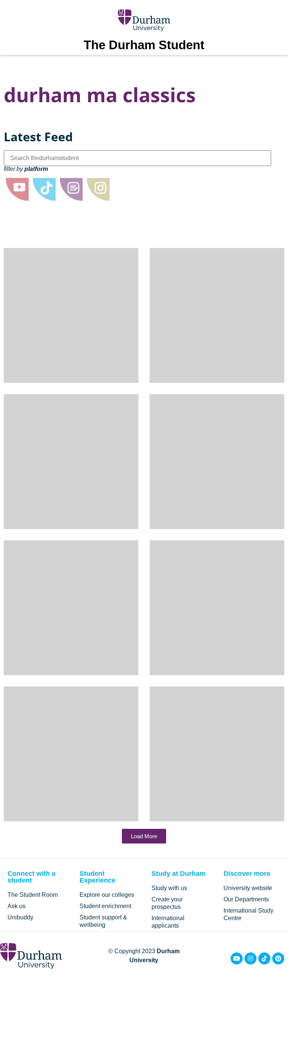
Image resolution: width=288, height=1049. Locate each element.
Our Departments (246, 899)
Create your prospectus (167, 903)
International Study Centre (248, 914)
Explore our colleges (107, 895)
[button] (144, 836)
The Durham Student (144, 45)
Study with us (169, 888)
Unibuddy (20, 917)
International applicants (168, 922)
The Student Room (33, 895)
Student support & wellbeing (103, 921)
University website (248, 888)
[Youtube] (237, 958)
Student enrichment (105, 906)
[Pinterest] (278, 958)
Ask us (17, 906)
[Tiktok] (264, 958)
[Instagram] (250, 958)
